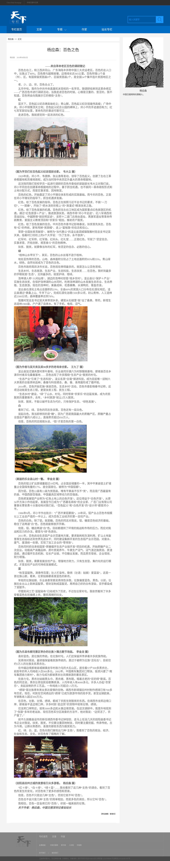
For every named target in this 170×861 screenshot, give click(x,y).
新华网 (63, 845)
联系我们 (55, 853)
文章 (39, 29)
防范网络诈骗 (56, 859)
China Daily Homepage (14, 3)
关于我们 (42, 853)
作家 (84, 29)
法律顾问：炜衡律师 (69, 859)
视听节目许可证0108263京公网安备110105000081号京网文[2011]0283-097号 (104, 859)
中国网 (79, 845)
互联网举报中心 (44, 859)
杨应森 (11, 39)
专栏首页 (16, 29)
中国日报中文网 (32, 3)
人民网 (71, 845)
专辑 (60, 29)
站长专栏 (107, 29)
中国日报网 (54, 845)
